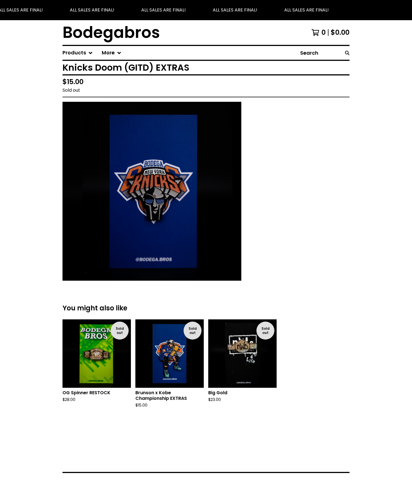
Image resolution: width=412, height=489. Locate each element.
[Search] (347, 53)
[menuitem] (78, 53)
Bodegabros (111, 32)
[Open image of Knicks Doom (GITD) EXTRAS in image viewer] (152, 191)
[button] (206, 10)
